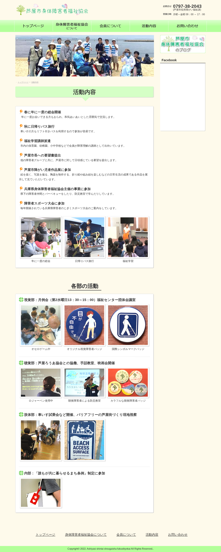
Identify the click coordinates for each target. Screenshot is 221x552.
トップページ (45, 534)
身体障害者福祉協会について (86, 534)
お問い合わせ (178, 534)
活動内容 (152, 534)
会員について (126, 534)
